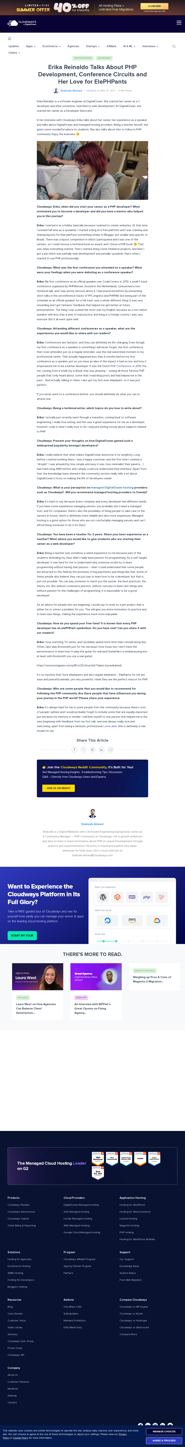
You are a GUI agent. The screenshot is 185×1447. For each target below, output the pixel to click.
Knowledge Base (129, 1266)
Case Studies (15, 1313)
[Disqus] (92, 1084)
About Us (13, 1375)
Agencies (73, 46)
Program (69, 1252)
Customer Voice (17, 1320)
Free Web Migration (131, 1280)
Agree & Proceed (164, 1440)
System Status (128, 1273)
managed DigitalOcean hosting (112, 487)
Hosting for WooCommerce (135, 1212)
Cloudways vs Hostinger (133, 1320)
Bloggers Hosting (17, 1287)
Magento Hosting (129, 1225)
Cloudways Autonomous (21, 1212)
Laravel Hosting (128, 1218)
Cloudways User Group (21, 1341)
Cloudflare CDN (72, 1307)
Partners (68, 1273)
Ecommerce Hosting (19, 1266)
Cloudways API (16, 1355)
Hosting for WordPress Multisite (137, 1239)
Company (14, 1367)
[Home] (9, 39)
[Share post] (74, 749)
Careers (12, 1402)
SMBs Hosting (15, 1273)
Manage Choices (164, 1431)
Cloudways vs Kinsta (131, 1313)
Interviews (149, 46)
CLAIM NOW (154, 6)
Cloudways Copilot (18, 1218)
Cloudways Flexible (18, 1205)
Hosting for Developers (21, 1280)
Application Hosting (133, 1197)
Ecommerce (50, 46)
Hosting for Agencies (19, 1259)
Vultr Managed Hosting (76, 1212)
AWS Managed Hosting (76, 1225)
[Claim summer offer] (92, 7)
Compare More (128, 1334)
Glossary (13, 1334)
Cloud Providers (74, 1197)
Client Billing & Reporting (22, 1225)
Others (12, 52)
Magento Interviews (144, 971)
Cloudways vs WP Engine (134, 1307)
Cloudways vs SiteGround (134, 1327)
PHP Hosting (127, 1232)
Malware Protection (74, 1320)
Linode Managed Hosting (78, 1218)
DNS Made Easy (73, 1327)
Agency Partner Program (77, 1266)
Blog (10, 1307)
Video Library (15, 1327)
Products (14, 1197)
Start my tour (22, 935)
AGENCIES (81, 998)
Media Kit (13, 1389)
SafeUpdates (71, 1313)
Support (125, 1252)
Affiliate (111, 46)
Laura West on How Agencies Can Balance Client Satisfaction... (36, 1008)
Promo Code (15, 1348)
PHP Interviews (83, 58)
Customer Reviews (18, 1382)
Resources (14, 1299)
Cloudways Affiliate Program (79, 1259)
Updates (13, 46)
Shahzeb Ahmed (71, 90)
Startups (91, 46)
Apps (29, 46)
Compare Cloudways (133, 1299)
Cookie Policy (20, 1437)
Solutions (14, 1252)
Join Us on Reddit (58, 788)
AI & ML (128, 46)
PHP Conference (121, 366)
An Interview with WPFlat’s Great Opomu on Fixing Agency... (92, 1008)
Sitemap (12, 1395)
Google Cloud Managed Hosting (82, 1232)
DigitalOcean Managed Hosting (81, 1205)
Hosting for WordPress (132, 1205)
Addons (69, 1299)
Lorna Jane (110, 726)
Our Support (127, 1259)
